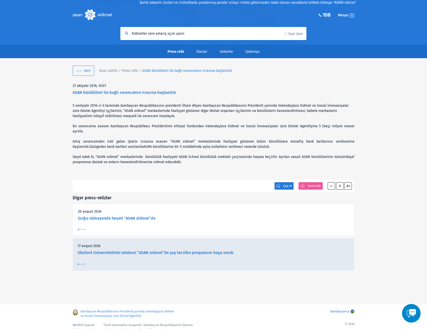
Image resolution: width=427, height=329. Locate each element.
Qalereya (252, 52)
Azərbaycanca (339, 311)
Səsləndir (314, 186)
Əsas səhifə (108, 71)
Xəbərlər (226, 52)
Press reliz (130, 71)
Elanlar (201, 52)
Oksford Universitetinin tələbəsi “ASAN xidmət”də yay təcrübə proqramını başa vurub (156, 252)
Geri (87, 71)
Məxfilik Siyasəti (83, 325)
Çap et (287, 186)
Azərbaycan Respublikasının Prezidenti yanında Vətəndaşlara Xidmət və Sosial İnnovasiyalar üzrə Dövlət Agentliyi (127, 314)
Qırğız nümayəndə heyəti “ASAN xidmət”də (116, 218)
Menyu (343, 15)
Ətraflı (81, 229)
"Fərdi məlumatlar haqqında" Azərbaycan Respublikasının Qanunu (148, 325)
